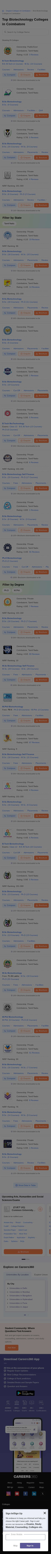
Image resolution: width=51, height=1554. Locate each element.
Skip (15, 1546)
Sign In (30, 1546)
